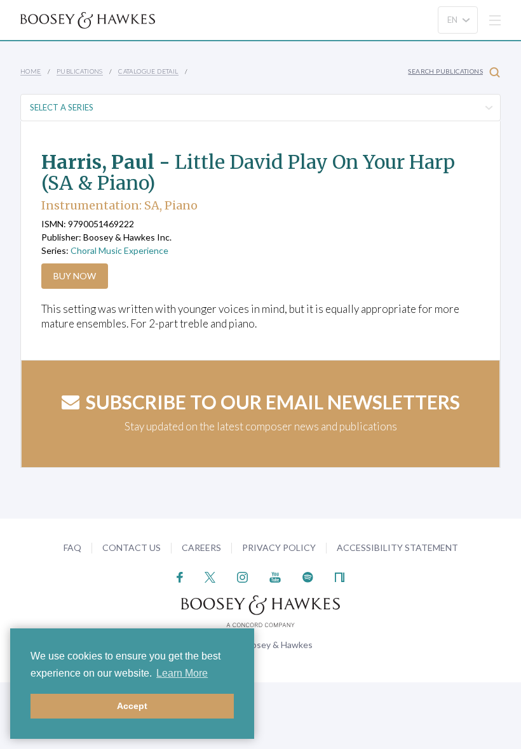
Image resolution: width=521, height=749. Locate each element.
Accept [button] (132, 706)
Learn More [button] (182, 673)
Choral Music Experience (119, 250)
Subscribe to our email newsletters (273, 401)
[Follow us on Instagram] (242, 576)
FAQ (72, 547)
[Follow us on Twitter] (210, 576)
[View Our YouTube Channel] (275, 576)
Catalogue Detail (148, 71)
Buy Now (74, 275)
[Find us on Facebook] (180, 576)
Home (30, 71)
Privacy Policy (279, 547)
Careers (201, 547)
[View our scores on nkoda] (339, 576)
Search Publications (445, 71)
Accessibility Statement (397, 547)
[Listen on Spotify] (307, 576)
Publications (80, 71)
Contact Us (131, 547)
